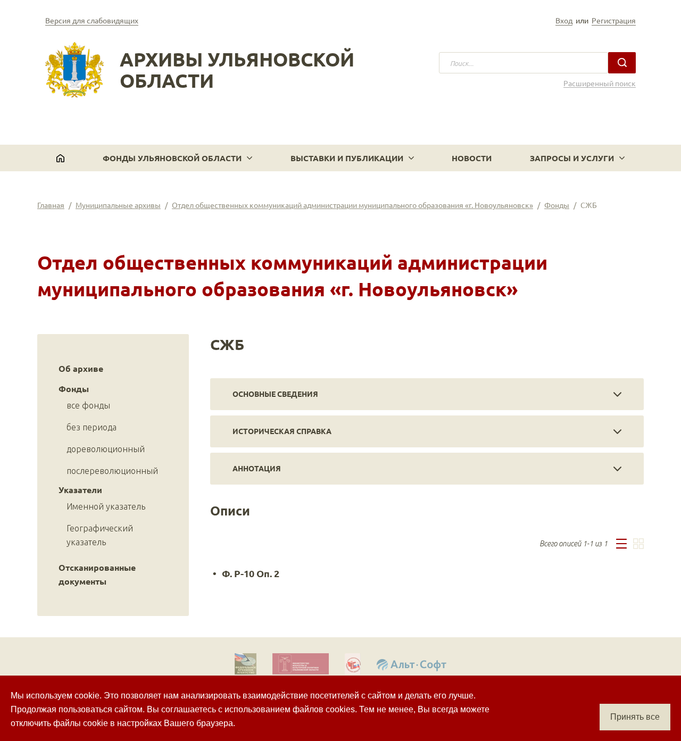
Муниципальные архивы (118, 205)
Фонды (556, 205)
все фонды (88, 405)
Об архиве (81, 368)
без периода (92, 427)
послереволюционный (112, 471)
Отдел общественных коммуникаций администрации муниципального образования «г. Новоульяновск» (352, 205)
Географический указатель (100, 535)
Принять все (635, 716)
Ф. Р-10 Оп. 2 (250, 573)
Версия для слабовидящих (91, 20)
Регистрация (614, 20)
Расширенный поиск (599, 83)
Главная (50, 205)
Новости (472, 158)
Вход (563, 20)
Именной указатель (106, 506)
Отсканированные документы (97, 574)
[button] (177, 158)
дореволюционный (106, 449)
